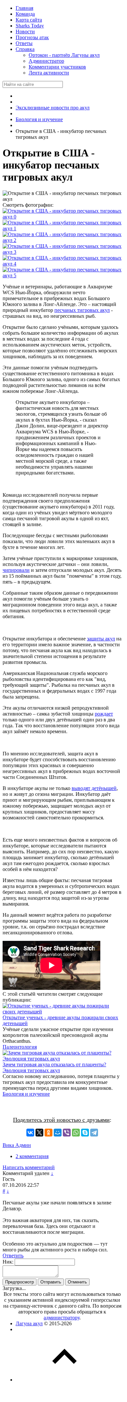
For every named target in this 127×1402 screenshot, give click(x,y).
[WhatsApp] (76, 1132)
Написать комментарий (29, 1167)
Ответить (13, 1255)
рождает (104, 714)
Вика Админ (17, 1145)
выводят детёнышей (94, 788)
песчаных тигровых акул (82, 310)
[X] (39, 1132)
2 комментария (32, 1156)
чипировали (16, 570)
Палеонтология (20, 1047)
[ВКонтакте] (30, 1132)
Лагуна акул (29, 1323)
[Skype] (85, 1132)
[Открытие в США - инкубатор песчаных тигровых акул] (62, 216)
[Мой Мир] (58, 1132)
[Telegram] (94, 1132)
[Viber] (67, 1132)
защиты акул (101, 638)
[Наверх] (64, 1379)
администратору (61, 1317)
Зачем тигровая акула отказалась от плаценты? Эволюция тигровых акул (54, 1067)
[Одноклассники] (48, 1132)
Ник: (8, 1262)
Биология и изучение (26, 1094)
